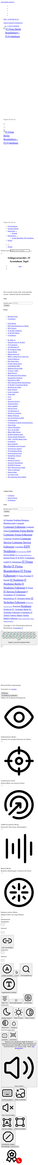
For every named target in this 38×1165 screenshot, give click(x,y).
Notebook (7, 609)
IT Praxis (29, 588)
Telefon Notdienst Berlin (24, 618)
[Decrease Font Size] (2, 932)
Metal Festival (12, 373)
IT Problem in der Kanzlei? (17, 446)
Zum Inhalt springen (7, 2)
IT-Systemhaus (12, 226)
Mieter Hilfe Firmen (14, 432)
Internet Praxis (9, 558)
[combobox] (19, 638)
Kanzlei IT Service (14, 460)
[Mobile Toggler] (16, 231)
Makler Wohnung (13, 415)
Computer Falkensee (14, 526)
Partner (10, 240)
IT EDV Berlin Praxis (15, 364)
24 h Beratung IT (13, 347)
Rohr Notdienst (13, 444)
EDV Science (12, 328)
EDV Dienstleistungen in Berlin (18, 326)
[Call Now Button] (19, 1160)
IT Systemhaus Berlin (15, 451)
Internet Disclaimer (14, 427)
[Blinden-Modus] (2, 873)
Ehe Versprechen (13, 361)
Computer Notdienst (11, 539)
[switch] (2, 741)
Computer (11, 495)
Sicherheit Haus (13, 404)
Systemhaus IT (26, 612)
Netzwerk (16, 606)
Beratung (25, 520)
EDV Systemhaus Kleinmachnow (23, 555)
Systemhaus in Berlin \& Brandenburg (20, 422)
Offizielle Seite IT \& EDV (16, 342)
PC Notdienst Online (14, 349)
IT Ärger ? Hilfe (13, 371)
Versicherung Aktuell (15, 448)
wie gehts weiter (13, 474)
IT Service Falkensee (14, 591)
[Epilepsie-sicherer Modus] (2, 917)
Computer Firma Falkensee (17, 534)
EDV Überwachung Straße (16, 467)
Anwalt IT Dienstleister (15, 463)
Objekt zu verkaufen (14, 413)
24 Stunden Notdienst (12, 520)
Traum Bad (11, 394)
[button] (2, 646)
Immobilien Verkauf (14, 455)
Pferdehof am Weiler (14, 387)
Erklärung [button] (4, 693)
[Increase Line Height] (2, 952)
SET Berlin (11, 458)
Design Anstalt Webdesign (16, 437)
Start (20, 266)
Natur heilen (12, 425)
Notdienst (26, 606)
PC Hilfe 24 (11, 340)
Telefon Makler (13, 406)
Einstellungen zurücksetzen (10, 1146)
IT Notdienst (12, 335)
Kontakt (14, 233)
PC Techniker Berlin (20, 609)
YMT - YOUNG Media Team (17, 439)
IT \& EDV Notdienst (15, 330)
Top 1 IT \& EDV (13, 430)
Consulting (19, 547)
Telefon (6, 615)
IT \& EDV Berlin (13, 333)
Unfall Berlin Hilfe (14, 366)
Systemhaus (12, 319)
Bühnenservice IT (13, 354)
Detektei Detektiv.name (15, 434)
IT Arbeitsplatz (12, 420)
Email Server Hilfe (14, 380)
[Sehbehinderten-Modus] (2, 741)
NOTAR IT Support (14, 465)
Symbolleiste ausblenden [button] (9, 695)
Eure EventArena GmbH (16, 418)
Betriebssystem (13, 316)
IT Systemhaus (12, 345)
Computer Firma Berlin (21, 530)
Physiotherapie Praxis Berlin (17, 477)
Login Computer (13, 392)
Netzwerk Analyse (14, 401)
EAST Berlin (12, 323)
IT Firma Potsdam (23, 576)
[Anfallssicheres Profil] (2, 785)
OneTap (14, 689)
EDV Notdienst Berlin (21, 551)
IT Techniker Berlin (23, 598)
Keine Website (12, 389)
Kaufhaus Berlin (13, 228)
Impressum (11, 231)
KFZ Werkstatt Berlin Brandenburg (19, 382)
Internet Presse (12, 408)
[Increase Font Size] (2, 924)
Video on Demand (14, 470)
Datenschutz (12, 236)
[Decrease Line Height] (2, 960)
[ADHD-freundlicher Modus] (2, 829)
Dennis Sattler (12, 472)
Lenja (9, 399)
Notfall (10, 247)
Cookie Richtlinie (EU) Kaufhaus (23, 238)
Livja (9, 397)
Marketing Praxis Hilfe (15, 368)
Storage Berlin (12, 352)
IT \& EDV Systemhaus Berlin (18, 385)
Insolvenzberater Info (15, 453)
